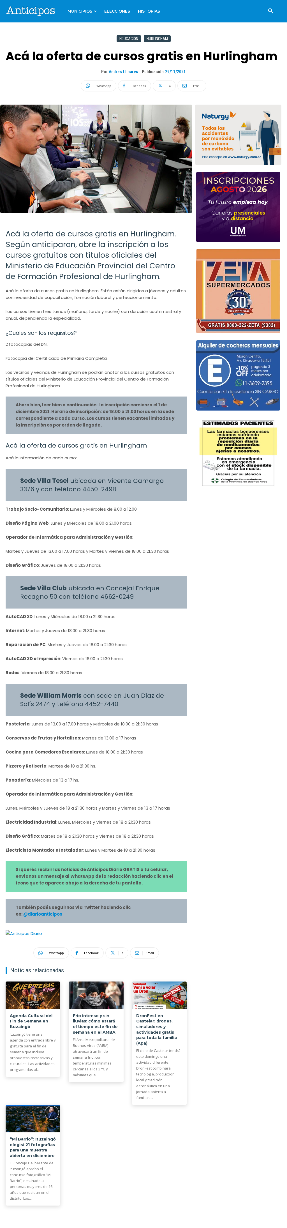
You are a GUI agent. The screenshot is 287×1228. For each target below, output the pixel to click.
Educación (128, 38)
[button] (270, 11)
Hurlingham (157, 38)
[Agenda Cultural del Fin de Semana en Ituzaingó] (33, 995)
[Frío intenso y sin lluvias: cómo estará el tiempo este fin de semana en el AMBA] (96, 995)
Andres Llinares (123, 71)
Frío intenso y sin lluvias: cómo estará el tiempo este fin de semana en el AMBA (95, 1024)
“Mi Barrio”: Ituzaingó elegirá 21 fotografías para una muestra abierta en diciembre (33, 1147)
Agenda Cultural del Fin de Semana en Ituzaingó (31, 1021)
